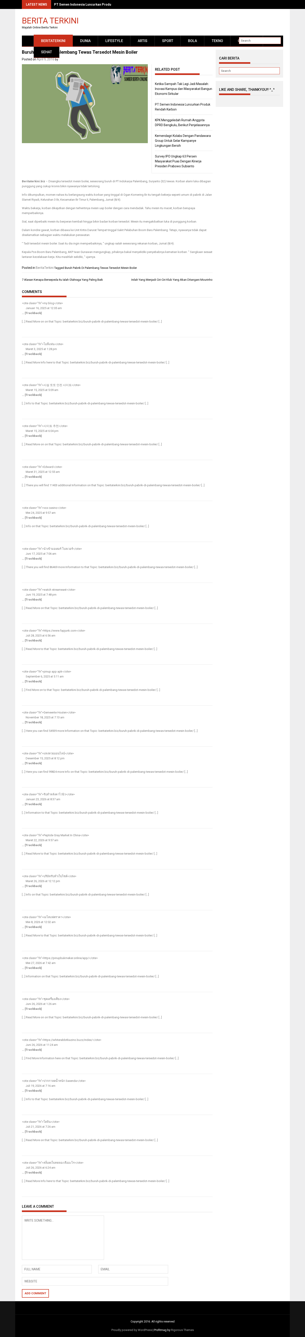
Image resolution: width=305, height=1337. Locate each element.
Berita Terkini (50, 20)
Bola (192, 41)
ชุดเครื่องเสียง (52, 999)
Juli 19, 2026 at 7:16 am (40, 1085)
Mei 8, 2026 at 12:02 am (40, 922)
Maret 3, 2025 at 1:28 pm (41, 349)
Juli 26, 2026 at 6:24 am (40, 1167)
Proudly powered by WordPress (131, 1330)
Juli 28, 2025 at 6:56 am (40, 635)
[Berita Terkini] (28, 41)
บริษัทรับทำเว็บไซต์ (55, 876)
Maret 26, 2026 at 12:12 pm (42, 881)
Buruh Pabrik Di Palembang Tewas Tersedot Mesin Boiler (101, 268)
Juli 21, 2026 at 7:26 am (40, 1126)
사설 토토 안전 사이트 (58, 385)
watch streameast (55, 589)
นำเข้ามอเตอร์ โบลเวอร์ (58, 548)
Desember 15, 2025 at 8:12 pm (45, 758)
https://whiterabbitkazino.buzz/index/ (68, 1040)
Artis (142, 41)
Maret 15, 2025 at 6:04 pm (41, 431)
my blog (49, 303)
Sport (167, 41)
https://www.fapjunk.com (60, 630)
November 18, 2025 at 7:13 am (44, 717)
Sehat (46, 52)
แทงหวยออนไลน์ (54, 753)
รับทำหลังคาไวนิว (55, 794)
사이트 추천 (51, 426)
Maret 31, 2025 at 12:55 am (42, 471)
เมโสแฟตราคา (53, 917)
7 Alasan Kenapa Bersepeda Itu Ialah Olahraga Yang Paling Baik (62, 279)
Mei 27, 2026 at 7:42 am (40, 963)
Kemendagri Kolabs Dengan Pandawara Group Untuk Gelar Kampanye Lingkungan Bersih (183, 140)
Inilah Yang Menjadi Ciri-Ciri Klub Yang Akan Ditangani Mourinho (172, 279)
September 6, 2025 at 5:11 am (44, 676)
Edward (48, 467)
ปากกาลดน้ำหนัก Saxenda (60, 1080)
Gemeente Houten (55, 712)
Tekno (217, 41)
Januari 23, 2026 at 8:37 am (42, 799)
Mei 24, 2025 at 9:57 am (40, 512)
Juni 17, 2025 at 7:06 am (40, 553)
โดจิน (47, 1121)
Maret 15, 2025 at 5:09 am (41, 390)
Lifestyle (114, 41)
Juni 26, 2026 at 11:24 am (41, 1044)
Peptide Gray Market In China (62, 835)
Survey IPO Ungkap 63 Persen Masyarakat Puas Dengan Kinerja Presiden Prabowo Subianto (178, 161)
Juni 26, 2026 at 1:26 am (40, 1004)
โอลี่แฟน (49, 344)
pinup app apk (53, 671)
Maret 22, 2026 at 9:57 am (41, 840)
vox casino (50, 507)
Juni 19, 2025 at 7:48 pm (40, 594)
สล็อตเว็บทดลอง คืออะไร (59, 1162)
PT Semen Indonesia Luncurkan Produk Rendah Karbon (95, 4)
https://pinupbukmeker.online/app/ (66, 958)
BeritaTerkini (53, 41)
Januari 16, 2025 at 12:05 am (43, 308)
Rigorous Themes (182, 1330)
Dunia (85, 41)
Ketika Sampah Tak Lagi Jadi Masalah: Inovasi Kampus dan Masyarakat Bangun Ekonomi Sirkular (183, 89)
